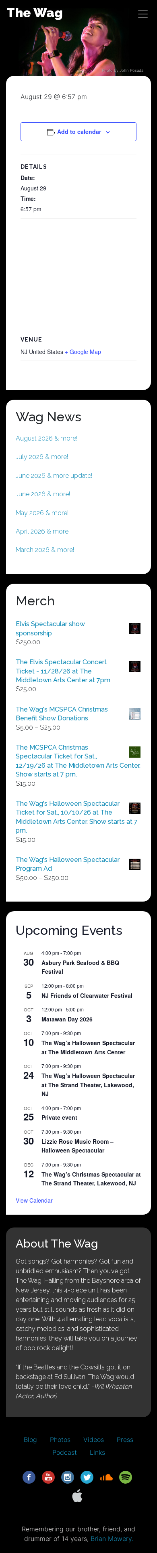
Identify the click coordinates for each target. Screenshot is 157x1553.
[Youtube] (48, 1476)
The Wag (34, 12)
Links (97, 1452)
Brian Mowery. (112, 1539)
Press (125, 1440)
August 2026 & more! (46, 438)
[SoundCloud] (106, 1476)
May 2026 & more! (42, 513)
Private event (59, 1117)
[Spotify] (125, 1476)
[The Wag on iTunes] (77, 1495)
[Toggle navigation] (143, 14)
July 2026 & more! (42, 457)
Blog (30, 1440)
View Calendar (34, 1200)
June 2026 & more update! (54, 475)
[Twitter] (87, 1476)
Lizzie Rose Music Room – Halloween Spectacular (77, 1146)
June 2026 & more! (43, 494)
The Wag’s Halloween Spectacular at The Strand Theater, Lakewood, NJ (88, 1085)
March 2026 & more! (45, 550)
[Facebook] (29, 1476)
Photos (60, 1440)
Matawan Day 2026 (67, 1019)
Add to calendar (79, 131)
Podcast (64, 1452)
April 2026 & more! (43, 531)
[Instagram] (67, 1476)
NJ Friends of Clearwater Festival (86, 995)
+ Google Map (83, 352)
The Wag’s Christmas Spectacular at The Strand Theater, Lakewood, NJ (91, 1178)
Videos (93, 1440)
